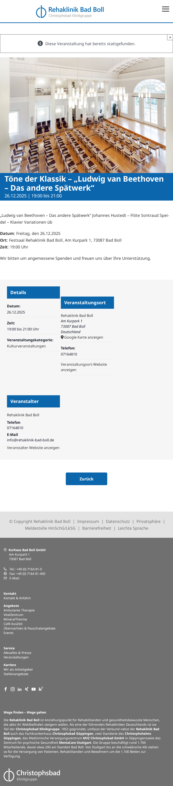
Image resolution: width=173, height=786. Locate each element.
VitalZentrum (13, 615)
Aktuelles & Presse (17, 652)
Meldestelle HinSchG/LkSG (50, 528)
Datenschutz (118, 521)
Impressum (88, 521)
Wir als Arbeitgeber (18, 669)
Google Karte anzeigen (83, 337)
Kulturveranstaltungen (26, 346)
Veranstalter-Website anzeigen (33, 447)
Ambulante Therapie (19, 610)
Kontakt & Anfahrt (17, 598)
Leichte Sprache (133, 528)
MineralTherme (15, 619)
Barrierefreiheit (96, 528)
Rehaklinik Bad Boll (77, 315)
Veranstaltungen (16, 657)
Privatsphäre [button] (149, 521)
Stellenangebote (16, 674)
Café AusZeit (13, 624)
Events (9, 633)
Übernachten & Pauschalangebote (29, 628)
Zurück (86, 479)
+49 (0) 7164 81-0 (29, 569)
